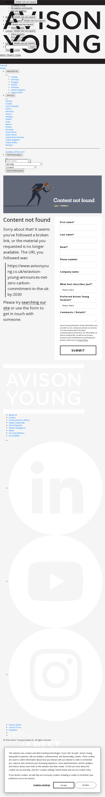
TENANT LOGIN (12, 50)
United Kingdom (18, 90)
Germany (15, 79)
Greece (8, 114)
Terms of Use (15, 727)
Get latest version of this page (22, 735)
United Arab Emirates (14, 137)
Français (3, 65)
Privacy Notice (15, 724)
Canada (14, 77)
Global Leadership (17, 422)
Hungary (14, 82)
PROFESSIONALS (14, 155)
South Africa (10, 132)
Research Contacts (19, 37)
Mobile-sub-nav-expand (25, 2)
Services (9, 17)
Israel (7, 121)
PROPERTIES (12, 71)
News (8, 24)
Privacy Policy (82, 340)
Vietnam (9, 145)
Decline (85, 785)
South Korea (11, 134)
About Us (9, 2)
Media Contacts (18, 40)
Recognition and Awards (21, 8)
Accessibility (14, 435)
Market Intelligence (13, 20)
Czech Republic (12, 106)
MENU (3, 55)
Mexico (8, 124)
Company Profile (18, 5)
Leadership (16, 13)
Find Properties (15, 425)
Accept (64, 785)
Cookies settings (41, 785)
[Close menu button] (6, 99)
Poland (8, 127)
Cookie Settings (16, 732)
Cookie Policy (85, 770)
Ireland (14, 84)
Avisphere (13, 730)
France (8, 108)
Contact (8, 31)
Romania (15, 87)
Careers (8, 43)
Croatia (8, 103)
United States (17, 92)
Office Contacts (18, 34)
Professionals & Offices (19, 420)
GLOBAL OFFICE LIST (15, 152)
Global (3, 68)
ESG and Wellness (19, 11)
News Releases (17, 27)
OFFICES (10, 95)
